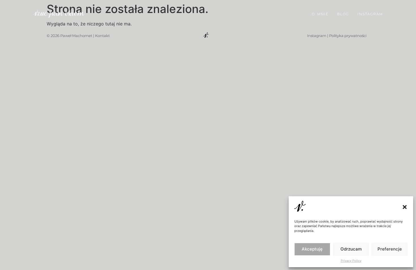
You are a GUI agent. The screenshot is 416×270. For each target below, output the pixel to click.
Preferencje (390, 249)
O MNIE (320, 14)
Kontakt (102, 35)
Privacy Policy (351, 261)
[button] (405, 207)
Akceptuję (312, 249)
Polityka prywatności (347, 35)
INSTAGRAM (370, 14)
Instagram (316, 35)
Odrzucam (351, 249)
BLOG (343, 14)
